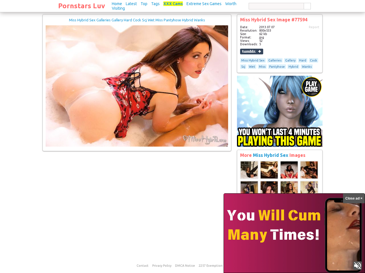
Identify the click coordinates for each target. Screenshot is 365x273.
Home (117, 3)
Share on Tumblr (251, 51)
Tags (155, 3)
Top (144, 3)
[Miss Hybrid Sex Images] (249, 178)
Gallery (290, 60)
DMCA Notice (185, 265)
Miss (262, 66)
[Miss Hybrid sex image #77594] (137, 145)
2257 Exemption (211, 265)
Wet (252, 66)
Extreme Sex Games (204, 3)
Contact (143, 265)
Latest (131, 3)
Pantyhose (277, 66)
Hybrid (293, 66)
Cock (313, 60)
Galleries (274, 60)
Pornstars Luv (81, 6)
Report (314, 27)
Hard (302, 60)
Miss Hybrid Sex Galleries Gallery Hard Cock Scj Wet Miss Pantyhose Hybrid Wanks (137, 20)
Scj (243, 66)
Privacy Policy (161, 265)
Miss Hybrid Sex (253, 60)
